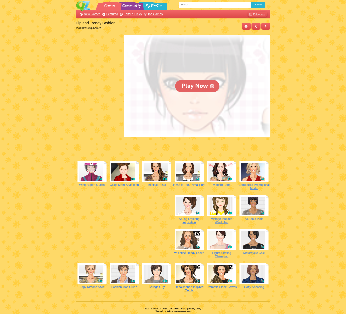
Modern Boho (221, 184)
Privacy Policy (194, 309)
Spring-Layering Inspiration (189, 220)
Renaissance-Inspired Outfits (189, 288)
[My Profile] (154, 5)
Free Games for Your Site (175, 309)
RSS (147, 309)
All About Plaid (254, 218)
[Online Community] (132, 5)
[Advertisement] (99, 95)
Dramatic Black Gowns (221, 287)
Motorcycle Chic (254, 253)
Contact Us (156, 309)
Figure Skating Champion (221, 254)
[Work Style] (265, 26)
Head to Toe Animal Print (189, 184)
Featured (112, 14)
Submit (258, 4)
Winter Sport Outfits (92, 184)
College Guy (157, 287)
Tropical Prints (156, 184)
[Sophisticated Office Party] (256, 26)
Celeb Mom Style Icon (124, 184)
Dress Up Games (91, 28)
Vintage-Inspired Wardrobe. (221, 220)
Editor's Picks (133, 14)
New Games (92, 14)
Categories (259, 14)
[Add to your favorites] (246, 26)
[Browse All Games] (110, 5)
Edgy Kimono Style (92, 287)
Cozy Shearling (254, 287)
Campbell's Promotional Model (254, 186)
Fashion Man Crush (124, 287)
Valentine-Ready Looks (189, 253)
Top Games (155, 14)
